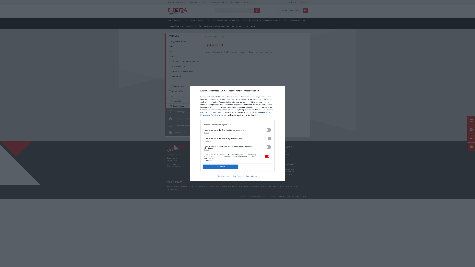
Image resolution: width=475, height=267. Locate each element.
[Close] (280, 91)
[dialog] (237, 133)
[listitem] (237, 124)
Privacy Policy (251, 176)
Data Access (237, 176)
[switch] (268, 130)
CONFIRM (220, 166)
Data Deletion (223, 176)
